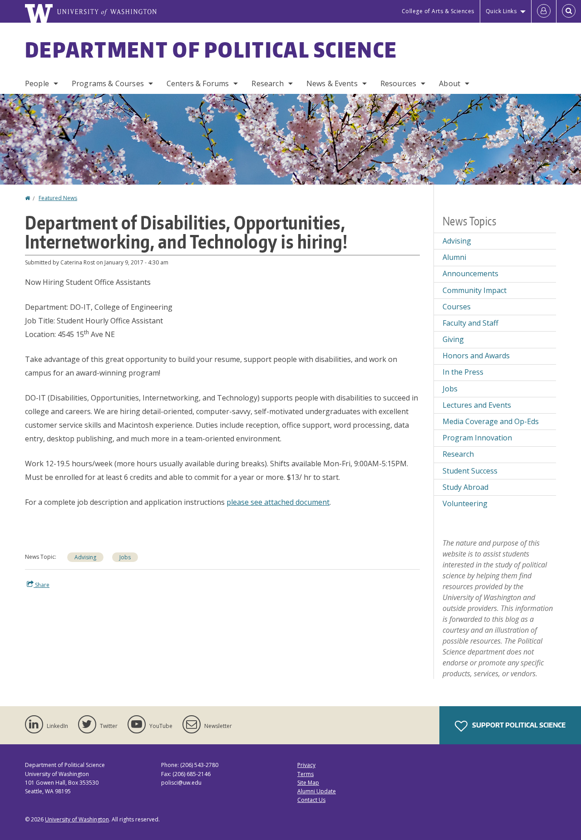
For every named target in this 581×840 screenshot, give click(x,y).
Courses (457, 307)
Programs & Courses (108, 83)
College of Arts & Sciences (438, 11)
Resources (398, 83)
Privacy (306, 765)
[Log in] (544, 11)
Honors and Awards (476, 356)
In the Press (463, 372)
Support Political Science (518, 725)
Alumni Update (316, 791)
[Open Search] (568, 11)
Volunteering (465, 503)
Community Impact (475, 290)
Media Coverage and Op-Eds (491, 421)
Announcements (470, 273)
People (37, 83)
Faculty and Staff (470, 323)
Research (267, 83)
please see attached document (278, 502)
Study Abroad (465, 487)
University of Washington (77, 819)
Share (41, 585)
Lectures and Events (477, 405)
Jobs (125, 557)
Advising (85, 557)
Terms (305, 774)
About (449, 83)
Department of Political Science (211, 49)
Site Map (308, 782)
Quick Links (501, 11)
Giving (453, 339)
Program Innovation (477, 438)
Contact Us (311, 800)
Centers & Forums (198, 83)
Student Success (470, 471)
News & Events (332, 83)
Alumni (454, 257)
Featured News (58, 198)
